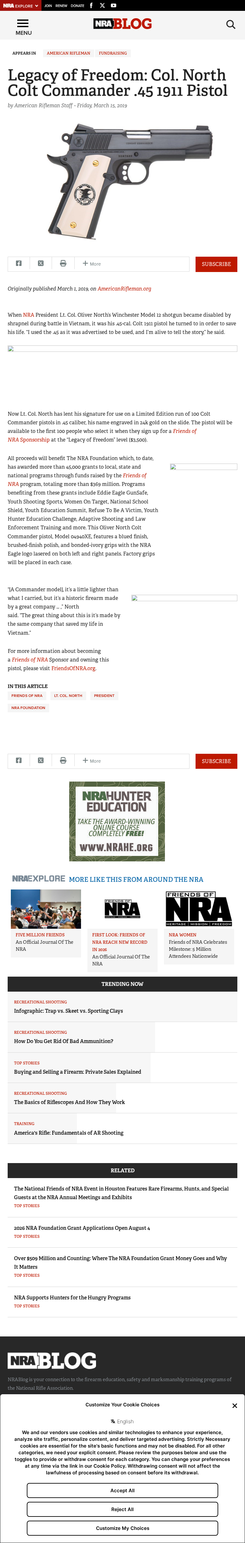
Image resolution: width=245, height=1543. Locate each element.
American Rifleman (68, 53)
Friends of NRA (30, 659)
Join (48, 6)
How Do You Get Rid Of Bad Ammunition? (63, 1041)
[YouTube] (113, 4)
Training (24, 1123)
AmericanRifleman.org (124, 288)
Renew (61, 6)
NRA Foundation (28, 708)
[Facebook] (91, 4)
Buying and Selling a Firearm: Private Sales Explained (77, 1072)
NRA (28, 315)
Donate (77, 6)
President (104, 695)
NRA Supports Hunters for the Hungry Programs (72, 1297)
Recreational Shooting (40, 1002)
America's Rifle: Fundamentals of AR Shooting (68, 1133)
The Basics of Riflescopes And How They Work (69, 1102)
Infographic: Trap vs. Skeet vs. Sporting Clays (68, 1011)
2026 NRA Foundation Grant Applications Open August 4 (82, 1228)
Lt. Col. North (68, 695)
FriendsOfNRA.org (73, 668)
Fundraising (113, 53)
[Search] (231, 24)
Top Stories (27, 1063)
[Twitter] (102, 4)
